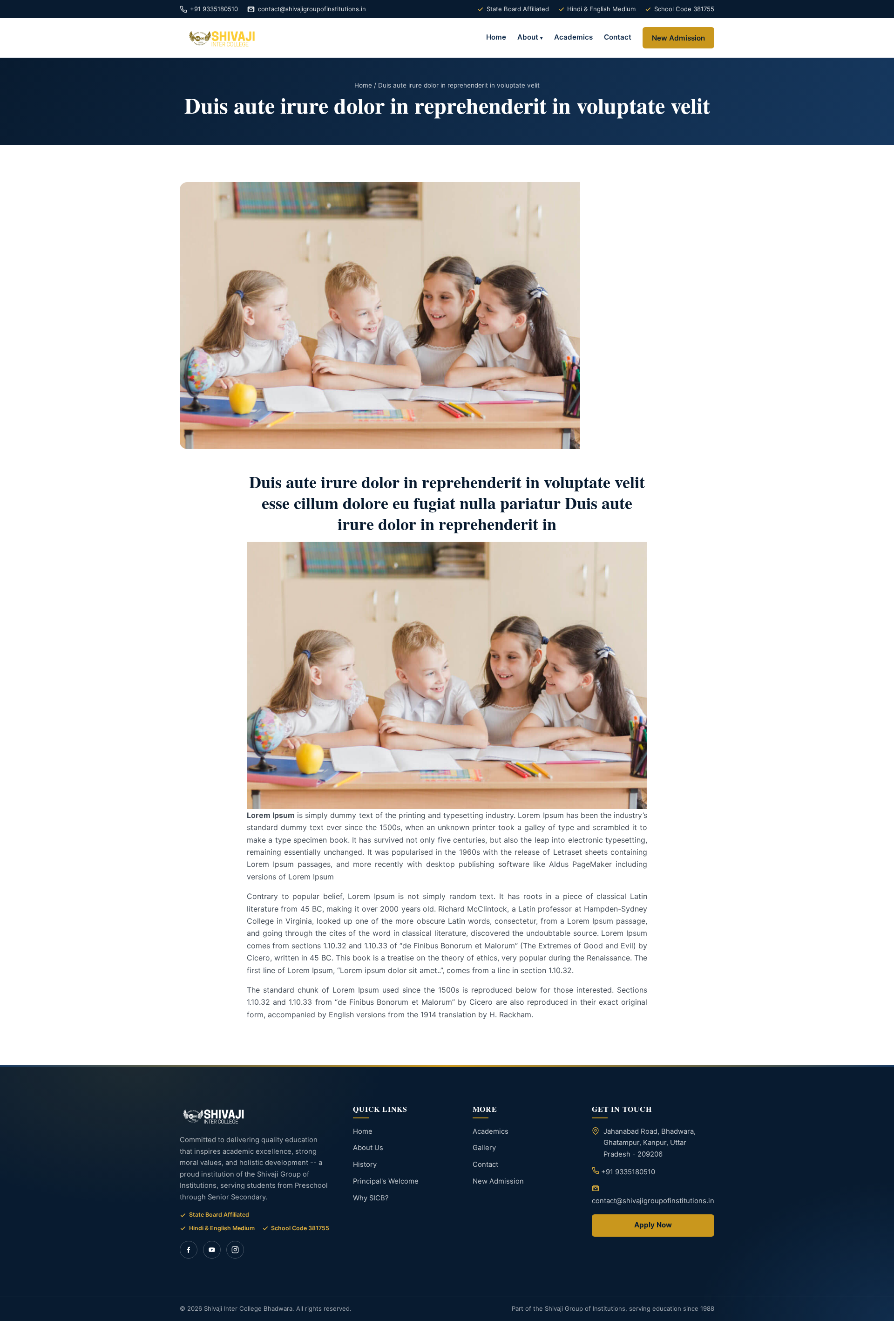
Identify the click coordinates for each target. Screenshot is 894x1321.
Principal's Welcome (386, 1181)
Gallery (484, 1148)
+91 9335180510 (214, 9)
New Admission (678, 38)
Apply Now (653, 1224)
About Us (368, 1148)
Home (496, 37)
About (527, 37)
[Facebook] (188, 1250)
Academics (573, 37)
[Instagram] (235, 1250)
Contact (617, 37)
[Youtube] (212, 1250)
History (365, 1164)
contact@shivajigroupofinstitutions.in (312, 9)
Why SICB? (371, 1198)
